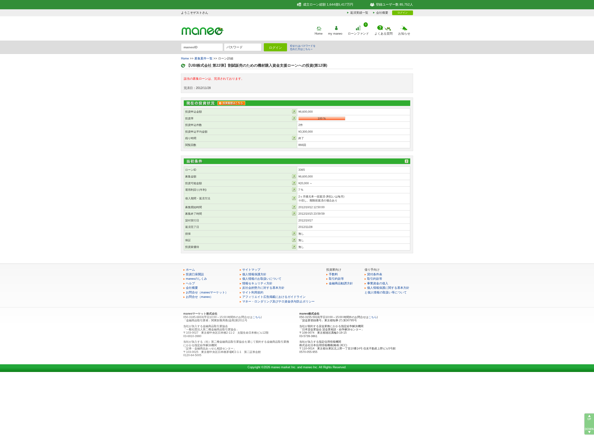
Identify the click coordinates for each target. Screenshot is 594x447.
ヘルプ (190, 283)
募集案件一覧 (203, 58)
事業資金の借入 (377, 283)
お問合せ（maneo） (199, 297)
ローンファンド (358, 33)
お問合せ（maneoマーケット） (207, 292)
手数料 (333, 274)
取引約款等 (336, 278)
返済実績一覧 (359, 12)
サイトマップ (251, 269)
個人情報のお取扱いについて (261, 278)
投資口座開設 (195, 274)
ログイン (402, 12)
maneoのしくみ (196, 278)
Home (319, 33)
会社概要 (382, 12)
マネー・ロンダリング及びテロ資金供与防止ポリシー (278, 301)
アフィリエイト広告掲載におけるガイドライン (274, 297)
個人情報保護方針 (254, 274)
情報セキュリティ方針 (257, 283)
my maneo (335, 33)
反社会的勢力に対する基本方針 (263, 287)
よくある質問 (383, 33)
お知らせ (404, 33)
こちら (256, 317)
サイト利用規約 (252, 292)
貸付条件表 (374, 274)
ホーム (190, 269)
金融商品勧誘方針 (341, 283)
